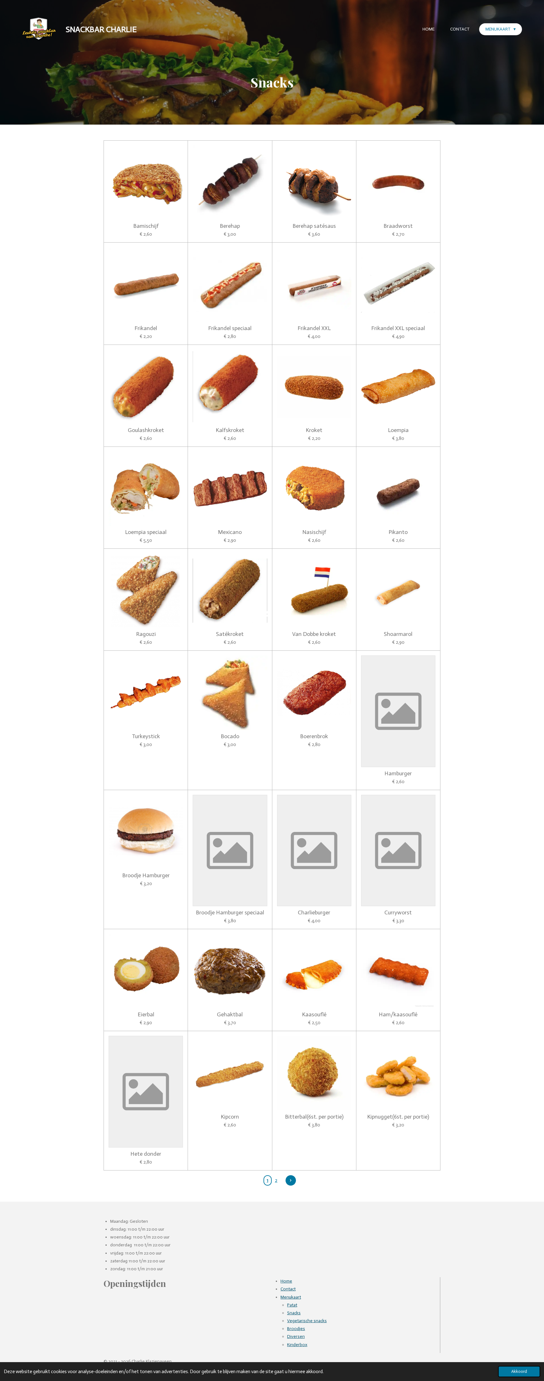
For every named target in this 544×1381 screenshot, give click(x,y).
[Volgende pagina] (291, 1180)
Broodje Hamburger (146, 875)
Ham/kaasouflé (398, 1014)
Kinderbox (297, 1344)
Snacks (294, 1313)
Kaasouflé (314, 1014)
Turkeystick (146, 736)
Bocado (230, 736)
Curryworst (398, 912)
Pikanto (398, 532)
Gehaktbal (230, 1014)
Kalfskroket (230, 430)
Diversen (296, 1336)
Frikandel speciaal (230, 328)
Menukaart (290, 1297)
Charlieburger (314, 912)
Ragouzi (146, 634)
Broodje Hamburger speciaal (230, 912)
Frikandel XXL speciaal (398, 328)
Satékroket (230, 634)
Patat (292, 1305)
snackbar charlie (101, 29)
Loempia (398, 430)
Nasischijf (314, 532)
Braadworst (398, 226)
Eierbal (146, 1014)
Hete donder (145, 1154)
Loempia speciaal (146, 532)
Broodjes (296, 1328)
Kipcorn (230, 1117)
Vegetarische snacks (307, 1320)
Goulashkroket (146, 430)
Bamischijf (146, 226)
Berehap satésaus (314, 226)
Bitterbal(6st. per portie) (314, 1117)
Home (286, 1281)
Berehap (230, 226)
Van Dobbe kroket (314, 634)
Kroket (314, 430)
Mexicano (230, 532)
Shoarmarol (398, 634)
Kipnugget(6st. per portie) (398, 1117)
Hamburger (398, 773)
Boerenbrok (314, 736)
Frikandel (145, 328)
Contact (288, 1289)
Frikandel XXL (314, 328)
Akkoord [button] (519, 1371)
